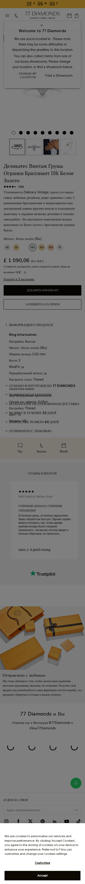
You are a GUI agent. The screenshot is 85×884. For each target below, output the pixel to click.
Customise (42, 862)
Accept (42, 875)
